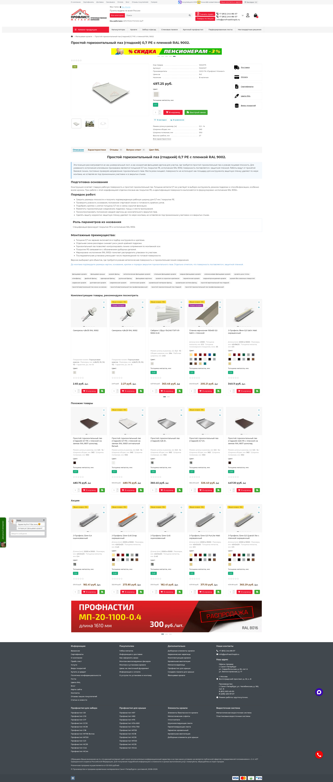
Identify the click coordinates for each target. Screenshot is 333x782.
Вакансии (75, 651)
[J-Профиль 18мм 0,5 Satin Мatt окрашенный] (244, 314)
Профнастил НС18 (79, 727)
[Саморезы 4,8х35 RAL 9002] (89, 314)
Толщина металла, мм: (163, 100)
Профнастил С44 (79, 748)
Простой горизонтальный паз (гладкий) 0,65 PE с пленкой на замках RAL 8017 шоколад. (243, 441)
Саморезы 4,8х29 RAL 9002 (124, 330)
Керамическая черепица (179, 654)
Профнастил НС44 (79, 751)
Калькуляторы (118, 29)
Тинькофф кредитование (210, 2)
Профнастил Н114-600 (129, 723)
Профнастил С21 (78, 741)
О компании (76, 2)
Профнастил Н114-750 (129, 727)
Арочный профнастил (193, 29)
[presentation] (71, 346)
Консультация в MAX (189, 2)
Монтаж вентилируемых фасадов (135, 661)
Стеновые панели (169, 29)
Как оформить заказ (128, 658)
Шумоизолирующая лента (180, 723)
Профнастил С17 (78, 720)
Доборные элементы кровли (181, 651)
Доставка (100, 2)
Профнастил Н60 (127, 716)
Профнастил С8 (78, 713)
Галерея (154, 2)
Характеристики (97, 150)
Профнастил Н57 (127, 713)
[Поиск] (189, 15)
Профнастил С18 (78, 730)
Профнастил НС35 (79, 744)
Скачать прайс (206, 14)
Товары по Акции (205, 18)
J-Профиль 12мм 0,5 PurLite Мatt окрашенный (204, 536)
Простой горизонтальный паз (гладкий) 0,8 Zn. (165, 439)
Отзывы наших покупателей (84, 696)
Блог (127, 2)
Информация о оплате (129, 672)
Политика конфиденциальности (86, 675)
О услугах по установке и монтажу (135, 675)
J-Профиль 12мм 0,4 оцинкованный (82, 536)
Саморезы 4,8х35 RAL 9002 (85, 330)
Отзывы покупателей (140, 2)
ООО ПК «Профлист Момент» (212, 71)
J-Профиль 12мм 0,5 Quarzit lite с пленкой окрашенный (243, 536)
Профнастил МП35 (128, 730)
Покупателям (126, 646)
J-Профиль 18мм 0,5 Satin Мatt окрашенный (242, 331)
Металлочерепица (176, 665)
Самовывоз (110, 2)
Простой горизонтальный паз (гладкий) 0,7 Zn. (203, 439)
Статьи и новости (79, 700)
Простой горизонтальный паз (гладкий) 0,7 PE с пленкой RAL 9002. (166, 157)
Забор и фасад (149, 29)
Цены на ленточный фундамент (134, 668)
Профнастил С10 (78, 716)
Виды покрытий (78, 668)
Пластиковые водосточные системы (233, 716)
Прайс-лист (76, 661)
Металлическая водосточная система (233, 713)
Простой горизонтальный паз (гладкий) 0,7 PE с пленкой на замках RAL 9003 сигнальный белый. (126, 442)
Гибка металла (126, 651)
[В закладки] (104, 302)
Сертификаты (88, 2)
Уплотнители (174, 720)
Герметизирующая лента (179, 727)
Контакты (75, 693)
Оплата (120, 2)
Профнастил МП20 (79, 737)
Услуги (74, 665)
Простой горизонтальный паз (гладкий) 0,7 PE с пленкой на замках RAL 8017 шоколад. (87, 441)
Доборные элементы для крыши (183, 737)
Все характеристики (162, 139)
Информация (78, 646)
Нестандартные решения (249, 29)
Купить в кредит (78, 672)
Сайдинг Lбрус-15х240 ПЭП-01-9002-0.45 (165, 331)
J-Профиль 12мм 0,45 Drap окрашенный (124, 536)
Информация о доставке (130, 654)
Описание (78, 150)
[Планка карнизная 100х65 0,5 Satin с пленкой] (205, 314)
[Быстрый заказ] (102, 391)
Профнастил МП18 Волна (82, 734)
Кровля (133, 29)
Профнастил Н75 (127, 720)
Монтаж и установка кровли (132, 665)
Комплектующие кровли (179, 658)
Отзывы (115, 150)
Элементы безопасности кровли (183, 713)
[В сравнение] (104, 307)
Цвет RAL (154, 150)
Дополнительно (176, 646)
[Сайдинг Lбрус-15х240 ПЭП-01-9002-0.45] (166, 314)
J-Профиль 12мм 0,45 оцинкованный (160, 536)
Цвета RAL (76, 682)
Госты (73, 679)
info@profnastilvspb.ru (228, 19)
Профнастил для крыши (179, 668)
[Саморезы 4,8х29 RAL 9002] (128, 314)
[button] (158, 56)
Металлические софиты (179, 716)
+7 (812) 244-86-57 (228, 13)
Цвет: (155, 89)
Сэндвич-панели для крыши (181, 672)
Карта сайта (76, 689)
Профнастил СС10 (79, 723)
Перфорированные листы (221, 29)
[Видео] (166, 51)
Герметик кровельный (178, 730)
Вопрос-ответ (135, 150)
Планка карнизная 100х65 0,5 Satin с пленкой (203, 331)
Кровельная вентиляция (179, 661)
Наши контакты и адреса (231, 2)
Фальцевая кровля (83, 36)
